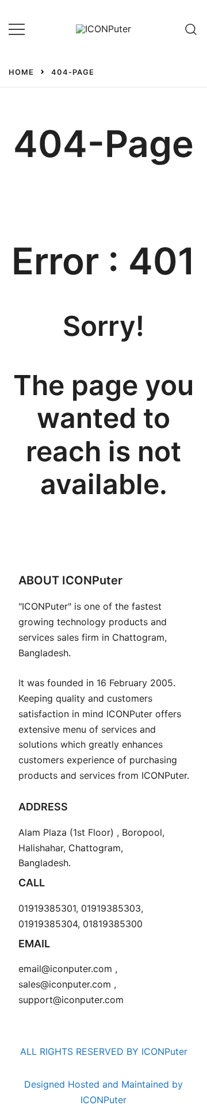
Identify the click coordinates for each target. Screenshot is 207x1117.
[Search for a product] (191, 28)
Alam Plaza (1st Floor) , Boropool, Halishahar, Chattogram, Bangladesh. (91, 848)
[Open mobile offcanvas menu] (17, 29)
